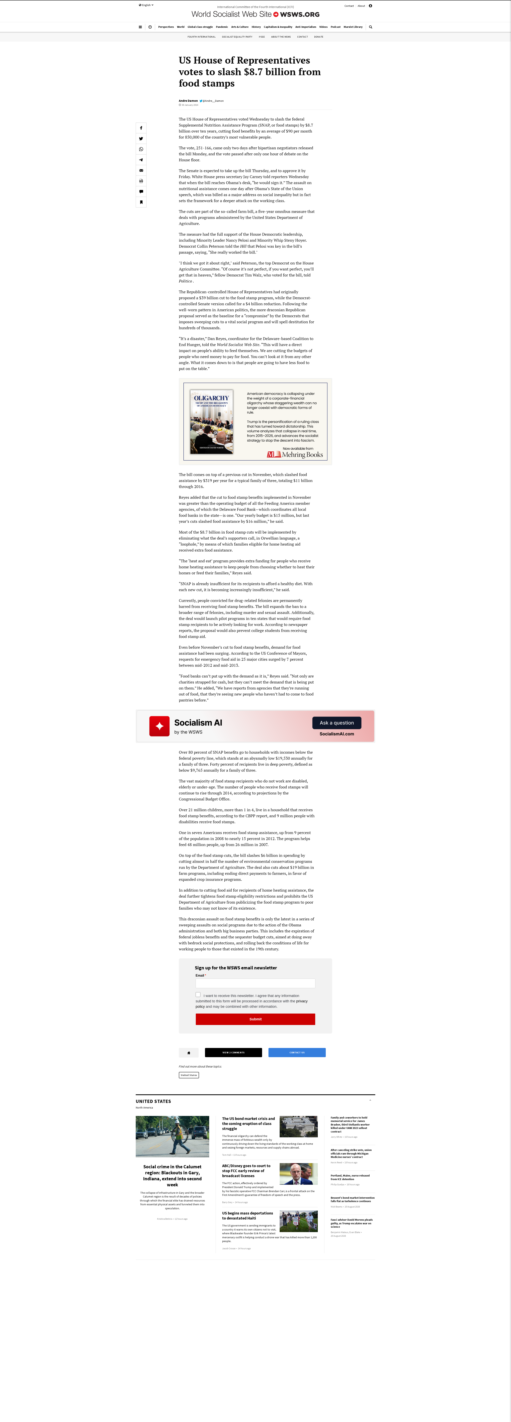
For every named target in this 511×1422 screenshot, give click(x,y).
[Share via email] (141, 170)
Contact (349, 6)
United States (189, 1075)
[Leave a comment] (141, 191)
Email (200, 975)
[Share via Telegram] (141, 160)
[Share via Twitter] (141, 138)
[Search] (370, 28)
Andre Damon (188, 101)
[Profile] (370, 6)
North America (144, 1107)
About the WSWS (281, 36)
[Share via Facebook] (141, 128)
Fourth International (202, 36)
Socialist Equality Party (237, 36)
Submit (256, 1019)
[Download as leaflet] (141, 181)
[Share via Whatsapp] (141, 149)
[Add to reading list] (141, 202)
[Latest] (150, 28)
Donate (318, 36)
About (361, 6)
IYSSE (262, 36)
